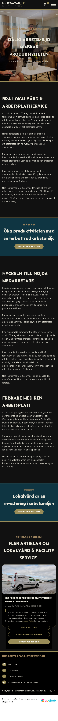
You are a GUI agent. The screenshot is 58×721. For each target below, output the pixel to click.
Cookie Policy (28, 621)
